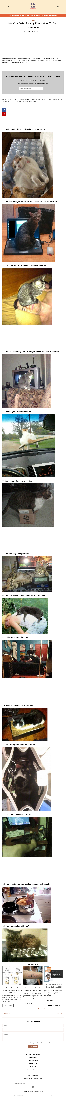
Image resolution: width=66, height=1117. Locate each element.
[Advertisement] (33, 45)
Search (33, 1098)
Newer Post (59, 1013)
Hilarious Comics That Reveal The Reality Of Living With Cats (12, 990)
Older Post (6, 1013)
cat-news (33, 20)
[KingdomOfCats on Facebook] (33, 1087)
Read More (8, 1005)
